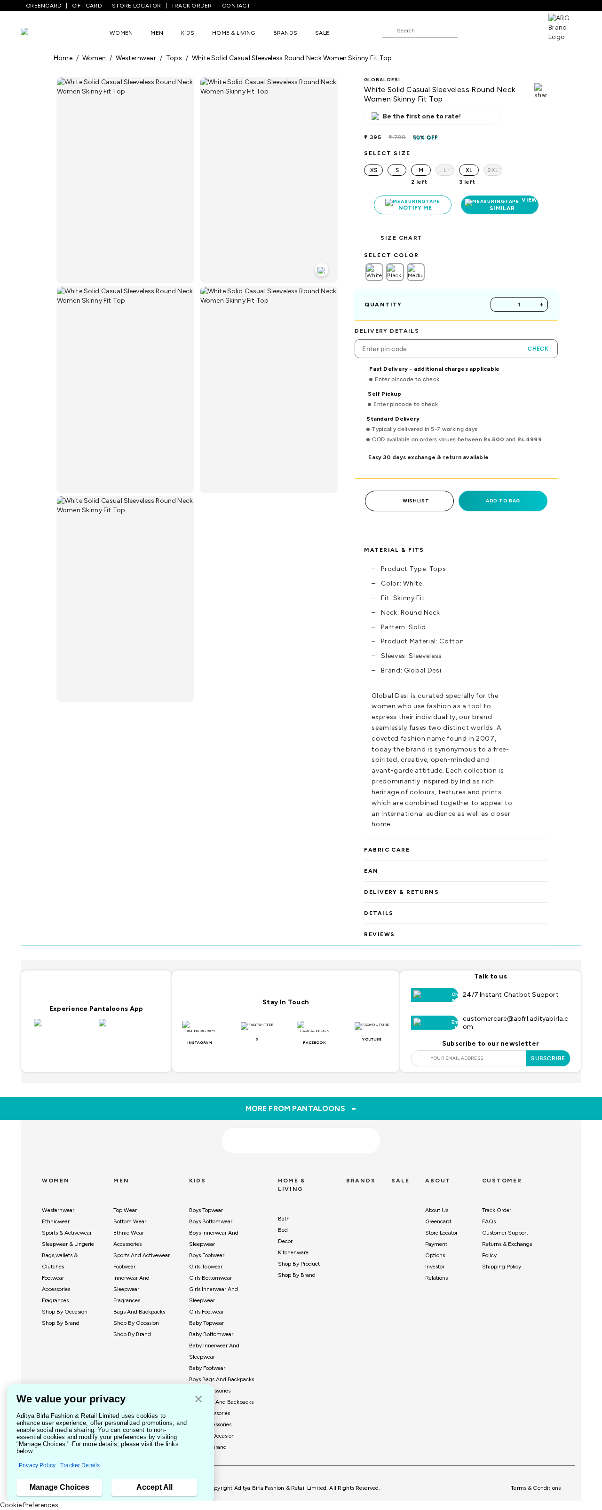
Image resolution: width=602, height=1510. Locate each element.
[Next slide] (549, 1059)
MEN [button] (156, 33)
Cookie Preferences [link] (29, 1505)
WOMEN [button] (121, 33)
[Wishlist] (469, 31)
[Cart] (521, 30)
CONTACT (236, 5)
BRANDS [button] (285, 33)
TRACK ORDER (191, 5)
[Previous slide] (53, 1059)
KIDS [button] (187, 33)
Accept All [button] (154, 1487)
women (94, 58)
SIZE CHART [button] (401, 238)
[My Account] (495, 30)
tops (174, 58)
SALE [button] (322, 33)
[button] (198, 1400)
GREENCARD (44, 5)
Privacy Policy (37, 1465)
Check (538, 348)
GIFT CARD (87, 5)
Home (63, 58)
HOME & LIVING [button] (233, 33)
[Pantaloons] (38, 33)
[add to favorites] (153, 1137)
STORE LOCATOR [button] (136, 5)
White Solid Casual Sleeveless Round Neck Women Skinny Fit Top (292, 58)
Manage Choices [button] (59, 1487)
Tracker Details (80, 1465)
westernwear (136, 58)
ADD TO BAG (503, 501)
